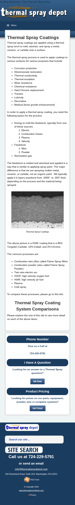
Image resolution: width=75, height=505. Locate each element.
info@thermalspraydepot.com (31, 469)
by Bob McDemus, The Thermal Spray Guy (25, 1)
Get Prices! (38, 408)
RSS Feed (34, 480)
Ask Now (37, 381)
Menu (14, 25)
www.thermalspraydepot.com (31, 490)
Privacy (33, 495)
